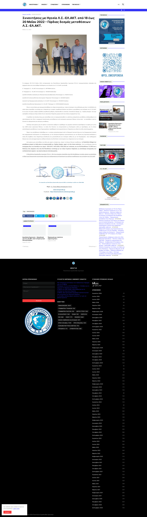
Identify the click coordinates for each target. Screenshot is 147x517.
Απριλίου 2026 (108, 305)
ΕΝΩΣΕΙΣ (44, 4)
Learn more (16, 508)
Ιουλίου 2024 (108, 369)
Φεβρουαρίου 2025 (108, 347)
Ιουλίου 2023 (108, 405)
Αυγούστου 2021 (108, 474)
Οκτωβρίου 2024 (108, 359)
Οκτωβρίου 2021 (108, 468)
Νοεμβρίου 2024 (108, 357)
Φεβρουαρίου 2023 (108, 420)
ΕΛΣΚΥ (69, 317)
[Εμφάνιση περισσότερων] (56, 215)
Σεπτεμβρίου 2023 (108, 399)
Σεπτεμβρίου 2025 (108, 326)
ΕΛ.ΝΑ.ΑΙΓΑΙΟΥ (64, 314)
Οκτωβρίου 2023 (108, 396)
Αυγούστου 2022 (108, 438)
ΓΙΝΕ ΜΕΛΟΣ (75, 4)
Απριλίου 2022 (108, 450)
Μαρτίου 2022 (108, 453)
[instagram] (124, 10)
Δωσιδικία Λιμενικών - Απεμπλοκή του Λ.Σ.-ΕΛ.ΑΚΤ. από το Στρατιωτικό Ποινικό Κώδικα (33, 238)
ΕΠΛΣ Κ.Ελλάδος (64, 323)
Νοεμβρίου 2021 (108, 465)
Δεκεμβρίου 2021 (108, 462)
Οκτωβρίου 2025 (108, 323)
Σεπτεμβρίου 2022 (108, 435)
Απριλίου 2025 (108, 341)
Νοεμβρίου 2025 (108, 320)
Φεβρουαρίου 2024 (108, 384)
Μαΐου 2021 (108, 483)
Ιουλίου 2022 (108, 441)
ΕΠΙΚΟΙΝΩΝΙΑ (66, 4)
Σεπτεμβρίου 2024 (108, 363)
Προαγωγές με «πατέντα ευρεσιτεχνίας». (55, 237)
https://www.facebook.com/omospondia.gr (62, 191)
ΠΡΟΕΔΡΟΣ (62, 328)
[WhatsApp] (46, 215)
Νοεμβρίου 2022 (108, 429)
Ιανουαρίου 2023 (108, 423)
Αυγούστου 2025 (108, 329)
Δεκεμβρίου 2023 (108, 390)
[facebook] (121, 10)
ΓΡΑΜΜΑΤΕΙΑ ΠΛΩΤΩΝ (66, 311)
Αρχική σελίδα (26, 14)
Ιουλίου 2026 (108, 296)
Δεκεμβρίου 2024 (108, 353)
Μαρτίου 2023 (108, 417)
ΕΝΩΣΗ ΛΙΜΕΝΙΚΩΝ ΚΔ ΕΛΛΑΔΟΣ (69, 320)
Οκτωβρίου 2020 (108, 504)
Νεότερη (25, 246)
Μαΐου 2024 (108, 375)
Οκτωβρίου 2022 (108, 432)
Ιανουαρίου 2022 (108, 459)
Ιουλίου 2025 (108, 332)
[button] (118, 4)
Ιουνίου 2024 (108, 372)
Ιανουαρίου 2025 (108, 350)
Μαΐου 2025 (108, 338)
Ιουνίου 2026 (108, 299)
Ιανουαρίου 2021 (108, 495)
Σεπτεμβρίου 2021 (108, 471)
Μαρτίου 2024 (108, 381)
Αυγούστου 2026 (108, 293)
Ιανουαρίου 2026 (108, 314)
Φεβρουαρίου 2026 (108, 311)
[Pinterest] (50, 215)
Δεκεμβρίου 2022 (108, 426)
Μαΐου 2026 (108, 302)
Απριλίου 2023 (108, 414)
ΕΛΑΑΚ (75, 314)
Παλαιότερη (92, 246)
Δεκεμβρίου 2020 (108, 498)
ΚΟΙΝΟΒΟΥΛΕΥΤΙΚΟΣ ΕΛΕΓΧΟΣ (68, 325)
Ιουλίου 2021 (108, 477)
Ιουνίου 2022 (108, 444)
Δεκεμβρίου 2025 (108, 317)
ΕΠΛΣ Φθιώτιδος (80, 323)
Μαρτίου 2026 (108, 308)
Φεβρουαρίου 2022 (108, 456)
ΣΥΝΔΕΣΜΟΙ (54, 4)
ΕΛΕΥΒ (84, 314)
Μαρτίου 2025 (108, 344)
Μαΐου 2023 (108, 411)
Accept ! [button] (7, 512)
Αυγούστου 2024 (108, 365)
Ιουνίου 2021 (108, 480)
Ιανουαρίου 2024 (108, 387)
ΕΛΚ (60, 317)
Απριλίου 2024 (108, 378)
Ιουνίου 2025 (108, 335)
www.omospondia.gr (59, 189)
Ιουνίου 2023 (108, 408)
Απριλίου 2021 (108, 486)
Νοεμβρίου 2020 (108, 501)
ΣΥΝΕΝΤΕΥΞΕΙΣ (75, 328)
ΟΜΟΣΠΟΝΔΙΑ (33, 4)
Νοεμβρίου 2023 (108, 393)
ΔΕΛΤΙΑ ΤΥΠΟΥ (82, 311)
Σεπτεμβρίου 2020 (108, 507)
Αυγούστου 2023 (108, 402)
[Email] (53, 215)
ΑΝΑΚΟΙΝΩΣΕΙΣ (36, 14)
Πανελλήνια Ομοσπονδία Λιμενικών (43, 514)
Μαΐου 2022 (108, 447)
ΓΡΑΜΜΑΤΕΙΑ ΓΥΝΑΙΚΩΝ (66, 308)
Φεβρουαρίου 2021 (108, 492)
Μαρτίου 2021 (108, 489)
